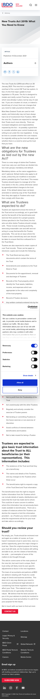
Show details (28, 375)
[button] (10, 611)
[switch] (34, 352)
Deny (20, 390)
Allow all (20, 383)
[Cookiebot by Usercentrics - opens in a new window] (28, 307)
